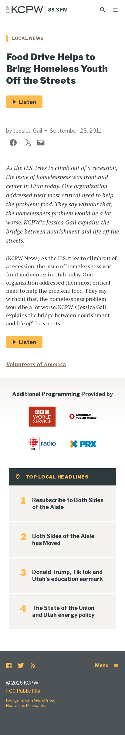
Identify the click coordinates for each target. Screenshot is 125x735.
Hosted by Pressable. (26, 705)
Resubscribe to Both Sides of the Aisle (67, 503)
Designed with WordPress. (31, 700)
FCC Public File (23, 691)
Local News (28, 38)
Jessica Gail (27, 130)
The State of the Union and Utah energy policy (63, 611)
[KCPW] (24, 9)
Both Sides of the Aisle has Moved (63, 539)
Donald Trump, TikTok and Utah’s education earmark (67, 575)
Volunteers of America (36, 364)
